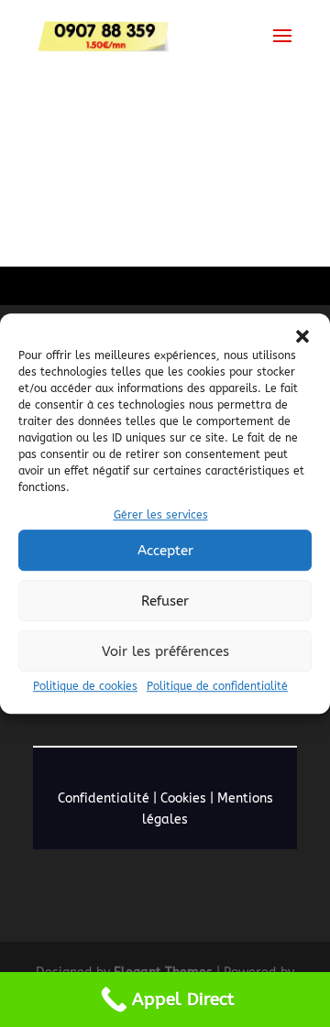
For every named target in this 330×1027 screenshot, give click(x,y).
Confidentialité (103, 798)
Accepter (165, 550)
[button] (302, 336)
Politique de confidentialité (217, 687)
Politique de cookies (85, 687)
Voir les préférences (165, 651)
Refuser (165, 601)
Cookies (183, 798)
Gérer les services (161, 514)
